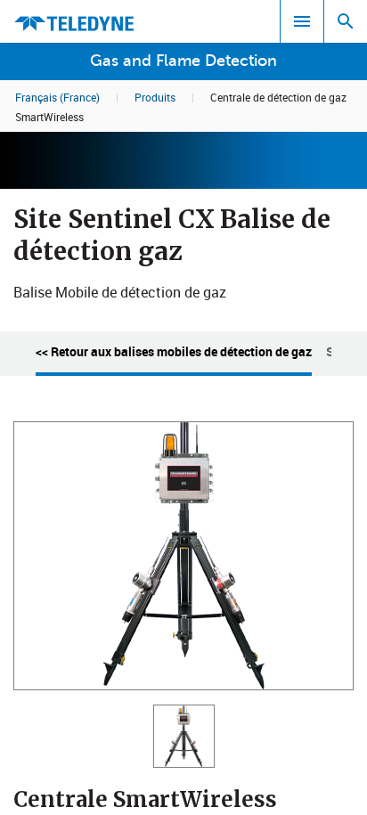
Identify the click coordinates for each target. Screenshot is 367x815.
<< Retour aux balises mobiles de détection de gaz (174, 351)
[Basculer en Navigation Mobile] (302, 21)
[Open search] (345, 21)
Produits (155, 97)
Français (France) (57, 97)
